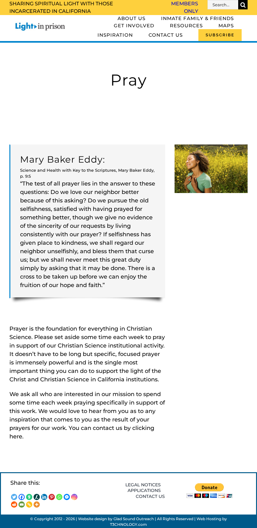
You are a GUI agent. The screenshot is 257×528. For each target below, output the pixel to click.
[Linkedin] (44, 497)
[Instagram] (74, 497)
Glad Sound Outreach (133, 518)
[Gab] (29, 497)
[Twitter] (14, 497)
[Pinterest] (52, 497)
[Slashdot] (37, 497)
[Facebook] (21, 497)
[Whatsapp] (59, 497)
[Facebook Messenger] (67, 497)
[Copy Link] (29, 504)
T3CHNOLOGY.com (128, 524)
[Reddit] (14, 504)
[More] (37, 504)
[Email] (21, 504)
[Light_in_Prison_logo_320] (40, 23)
